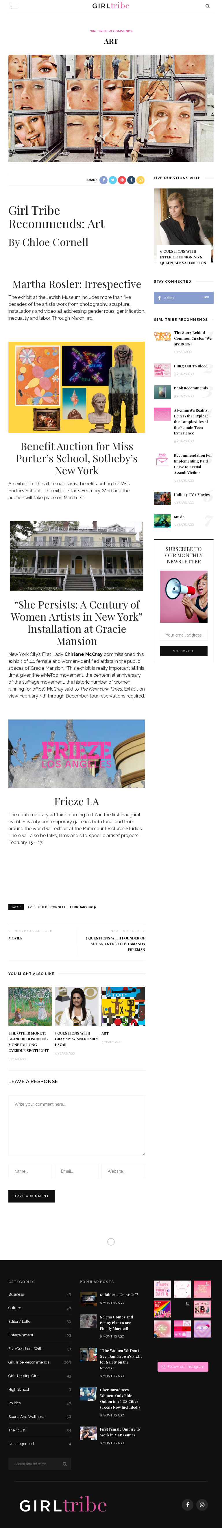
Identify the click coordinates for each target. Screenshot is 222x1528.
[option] (184, 230)
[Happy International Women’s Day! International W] (162, 1329)
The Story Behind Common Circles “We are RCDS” (193, 338)
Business (39, 1294)
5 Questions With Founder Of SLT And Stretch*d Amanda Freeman (115, 944)
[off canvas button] (14, 6)
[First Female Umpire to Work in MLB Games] (88, 1433)
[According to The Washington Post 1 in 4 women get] (202, 1289)
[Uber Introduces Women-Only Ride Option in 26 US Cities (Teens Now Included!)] (88, 1393)
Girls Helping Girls (39, 1376)
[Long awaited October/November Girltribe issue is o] (182, 1289)
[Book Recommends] (162, 392)
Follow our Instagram (185, 1366)
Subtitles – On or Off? (119, 1294)
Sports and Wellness (39, 1416)
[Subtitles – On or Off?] (88, 1298)
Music (179, 517)
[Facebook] (187, 1505)
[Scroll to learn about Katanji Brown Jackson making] (202, 1309)
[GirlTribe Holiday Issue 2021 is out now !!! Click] (202, 1329)
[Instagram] (202, 1505)
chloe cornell (52, 907)
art (30, 907)
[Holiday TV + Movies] (162, 498)
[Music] (162, 520)
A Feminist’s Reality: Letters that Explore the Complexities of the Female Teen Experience (191, 422)
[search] (208, 6)
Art (105, 1033)
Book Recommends (191, 388)
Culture (39, 1308)
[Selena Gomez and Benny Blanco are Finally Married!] (88, 1320)
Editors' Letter (39, 1321)
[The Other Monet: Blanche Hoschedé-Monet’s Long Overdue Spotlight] (30, 1006)
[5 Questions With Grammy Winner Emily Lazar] (77, 1006)
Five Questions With (39, 1348)
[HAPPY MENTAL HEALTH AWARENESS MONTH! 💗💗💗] (182, 1309)
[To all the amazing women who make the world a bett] (162, 1289)
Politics (39, 1403)
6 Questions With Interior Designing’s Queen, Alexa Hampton (183, 257)
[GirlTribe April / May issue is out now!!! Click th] (202, 1348)
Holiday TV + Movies (192, 494)
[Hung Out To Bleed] (162, 369)
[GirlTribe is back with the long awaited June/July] (182, 1348)
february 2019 (83, 907)
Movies (15, 938)
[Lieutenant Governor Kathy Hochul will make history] (162, 1348)
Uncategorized (39, 1444)
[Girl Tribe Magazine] (63, 1504)
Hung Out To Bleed (191, 366)
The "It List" (39, 1430)
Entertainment (39, 1335)
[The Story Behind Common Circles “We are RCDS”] (162, 336)
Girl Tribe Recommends (111, 31)
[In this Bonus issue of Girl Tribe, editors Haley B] (182, 1329)
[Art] (111, 108)
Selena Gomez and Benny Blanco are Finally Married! (116, 1323)
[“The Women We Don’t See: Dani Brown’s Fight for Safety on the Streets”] (88, 1354)
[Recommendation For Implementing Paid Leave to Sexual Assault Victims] (162, 459)
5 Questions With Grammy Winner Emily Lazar (76, 1039)
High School (39, 1389)
